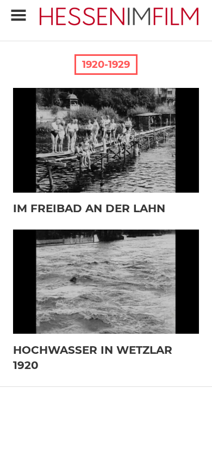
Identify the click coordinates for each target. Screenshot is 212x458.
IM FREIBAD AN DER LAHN (89, 208)
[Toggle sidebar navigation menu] (18, 15)
